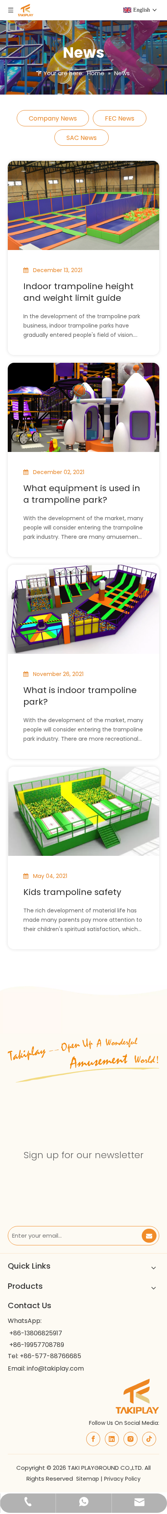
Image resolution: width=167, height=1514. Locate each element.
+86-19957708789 (36, 1344)
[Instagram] (130, 1439)
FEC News (119, 118)
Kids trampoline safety (72, 892)
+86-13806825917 (35, 1333)
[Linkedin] (112, 1439)
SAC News (81, 137)
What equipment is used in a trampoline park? (81, 494)
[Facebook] (93, 1439)
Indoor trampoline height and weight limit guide (78, 292)
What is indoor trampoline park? (80, 696)
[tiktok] (149, 1439)
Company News (53, 118)
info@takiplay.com (55, 1368)
